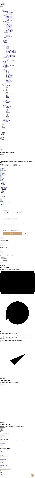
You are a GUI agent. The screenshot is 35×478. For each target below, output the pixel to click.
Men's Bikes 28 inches (9, 20)
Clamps (7, 115)
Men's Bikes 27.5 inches (9, 19)
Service (3, 2)
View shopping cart (3, 459)
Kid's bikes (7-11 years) (9, 75)
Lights (7, 103)
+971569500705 (2, 196)
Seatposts (7, 98)
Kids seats (7, 107)
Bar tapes (7, 102)
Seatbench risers (8, 118)
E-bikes (3, 183)
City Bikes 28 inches (9, 27)
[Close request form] (0, 263)
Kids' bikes (3, 184)
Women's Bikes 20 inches (9, 12)
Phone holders (8, 112)
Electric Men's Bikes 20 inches (10, 54)
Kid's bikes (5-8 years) (9, 74)
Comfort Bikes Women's (9, 33)
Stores (3, 192)
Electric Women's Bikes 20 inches (11, 50)
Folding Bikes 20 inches (9, 31)
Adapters (7, 109)
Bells (6, 91)
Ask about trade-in (12, 233)
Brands (5, 83)
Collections (5, 42)
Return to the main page (3, 155)
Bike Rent (3, 194)
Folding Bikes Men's (9, 29)
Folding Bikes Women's (9, 28)
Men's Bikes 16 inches (9, 16)
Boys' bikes (7, 72)
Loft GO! (7, 47)
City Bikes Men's (8, 22)
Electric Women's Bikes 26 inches (11, 51)
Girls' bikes (7, 71)
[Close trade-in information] (1, 207)
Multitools (7, 117)
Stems (7, 99)
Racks (7, 87)
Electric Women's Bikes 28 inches (11, 52)
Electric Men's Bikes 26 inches (10, 56)
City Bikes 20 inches (9, 24)
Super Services (4, 188)
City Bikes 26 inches (9, 26)
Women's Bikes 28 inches (9, 14)
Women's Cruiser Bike (9, 36)
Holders (7, 111)
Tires (6, 100)
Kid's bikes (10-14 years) (9, 76)
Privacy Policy (4, 4)
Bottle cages (7, 94)
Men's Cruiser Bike (8, 35)
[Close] (0, 341)
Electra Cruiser (8, 38)
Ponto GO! (7, 48)
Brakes (7, 113)
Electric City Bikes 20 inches (10, 58)
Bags (6, 86)
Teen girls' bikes (8, 79)
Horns (7, 92)
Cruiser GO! (7, 46)
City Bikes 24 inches (9, 25)
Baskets (7, 88)
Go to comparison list (3, 465)
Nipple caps (7, 97)
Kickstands (7, 89)
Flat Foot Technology (5, 187)
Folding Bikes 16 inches (9, 30)
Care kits (7, 114)
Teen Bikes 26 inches (9, 82)
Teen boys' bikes (8, 80)
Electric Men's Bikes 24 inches (10, 55)
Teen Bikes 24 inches (9, 81)
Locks (7, 110)
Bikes (3, 182)
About (3, 190)
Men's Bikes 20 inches (9, 17)
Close (26, 233)
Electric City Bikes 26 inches (10, 59)
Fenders (7, 95)
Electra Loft (7, 39)
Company (3, 1)
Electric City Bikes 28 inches (10, 60)
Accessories (4, 185)
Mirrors (7, 104)
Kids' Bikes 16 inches (9, 77)
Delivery (3, 3)
